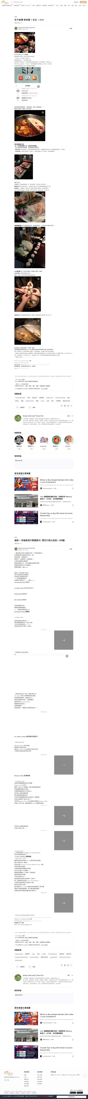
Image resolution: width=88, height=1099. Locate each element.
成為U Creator (25, 5)
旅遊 (65, 5)
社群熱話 (16, 5)
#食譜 (63, 1075)
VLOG (57, 5)
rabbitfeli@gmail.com (23, 368)
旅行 (52, 401)
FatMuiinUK (49, 397)
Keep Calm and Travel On (26, 27)
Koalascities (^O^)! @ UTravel (44, 446)
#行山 (55, 1075)
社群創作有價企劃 (6, 5)
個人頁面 (39, 1075)
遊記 (29, 397)
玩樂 (72, 5)
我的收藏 (39, 1079)
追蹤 (71, 28)
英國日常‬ (61, 954)
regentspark (53, 957)
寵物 (37, 386)
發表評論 (18, 460)
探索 (33, 5)
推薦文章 (38, 5)
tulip (33, 954)
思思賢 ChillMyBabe (31, 446)
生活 (80, 5)
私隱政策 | (24, 1093)
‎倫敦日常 (68, 954)
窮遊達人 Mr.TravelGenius (56, 446)
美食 (61, 5)
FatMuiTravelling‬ (60, 397)
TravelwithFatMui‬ (20, 397)
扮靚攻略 (42, 386)
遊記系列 (34, 397)
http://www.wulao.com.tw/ (29, 357)
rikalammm (69, 446)
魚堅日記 (19, 446)
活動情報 (48, 386)
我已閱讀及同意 (71, 1096)
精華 (37, 401)
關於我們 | (7, 1093)
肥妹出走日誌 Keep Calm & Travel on (32, 920)
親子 (76, 5)
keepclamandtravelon (21, 957)
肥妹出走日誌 (66, 401)
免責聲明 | (12, 1093)
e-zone (34, 1091)
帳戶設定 (39, 1077)
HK (17, 1091)
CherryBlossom (52, 954)
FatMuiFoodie (30, 401)
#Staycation (72, 1075)
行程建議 (58, 401)
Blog (30, 1091)
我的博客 (39, 1084)
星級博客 (44, 5)
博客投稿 (26, 1086)
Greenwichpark (34, 957)
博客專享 (50, 5)
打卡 (23, 386)
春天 (38, 954)
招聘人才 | (29, 1093)
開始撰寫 (83, 2)
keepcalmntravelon (65, 957)
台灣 (48, 401)
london (44, 954)
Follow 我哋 (44, 388)
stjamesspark (19, 954)
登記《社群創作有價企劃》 (31, 381)
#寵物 (52, 1075)
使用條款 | (18, 1093)
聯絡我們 (34, 1093)
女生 (69, 5)
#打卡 (59, 1075)
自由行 (17, 401)
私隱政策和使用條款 (42, 1096)
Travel (42, 401)
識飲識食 (41, 397)
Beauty (21, 1091)
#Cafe (66, 1075)
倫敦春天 (27, 954)
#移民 (78, 1075)
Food (26, 1091)
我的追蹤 (39, 1081)
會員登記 (76, 2)
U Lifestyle (7, 1091)
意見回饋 (26, 1084)
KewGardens (18, 960)
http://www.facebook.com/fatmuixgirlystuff (39, 364)
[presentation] (14, 440)
